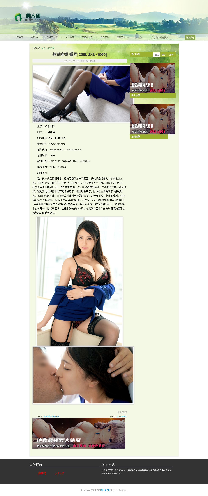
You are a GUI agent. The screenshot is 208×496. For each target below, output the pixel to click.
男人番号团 (43, 17)
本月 (164, 54)
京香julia (35, 37)
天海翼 (20, 37)
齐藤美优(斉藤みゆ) (51, 416)
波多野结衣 (52, 37)
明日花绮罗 (87, 37)
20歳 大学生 (122, 416)
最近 (157, 54)
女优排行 (59, 473)
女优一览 (137, 37)
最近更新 (121, 37)
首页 (43, 48)
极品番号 (51, 48)
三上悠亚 (69, 37)
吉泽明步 (104, 37)
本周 (171, 54)
